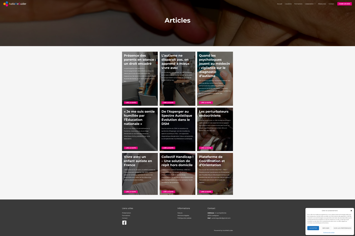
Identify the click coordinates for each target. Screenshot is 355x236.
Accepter (313, 228)
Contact (331, 4)
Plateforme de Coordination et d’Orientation (212, 161)
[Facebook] (124, 222)
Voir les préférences (342, 228)
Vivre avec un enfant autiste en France (138, 161)
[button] (351, 211)
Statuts (180, 213)
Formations (298, 4)
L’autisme (288, 4)
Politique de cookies (328, 232)
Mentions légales (183, 215)
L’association (309, 4)
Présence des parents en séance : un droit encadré (140, 60)
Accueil (279, 4)
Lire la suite (131, 102)
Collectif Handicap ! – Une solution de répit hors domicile (177, 161)
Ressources (322, 4)
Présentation (126, 213)
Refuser (325, 228)
